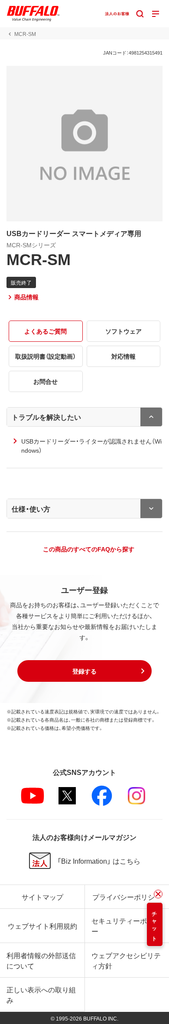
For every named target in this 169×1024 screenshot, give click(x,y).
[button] (84, 671)
